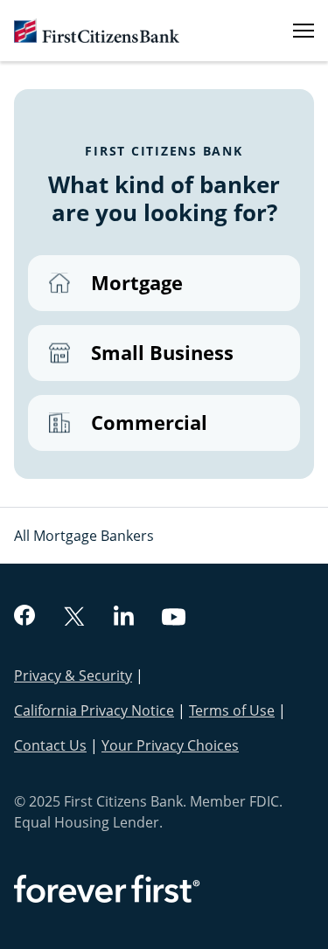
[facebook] (24, 617)
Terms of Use (232, 710)
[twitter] (74, 618)
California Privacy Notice (94, 710)
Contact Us (50, 745)
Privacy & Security (73, 675)
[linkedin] (124, 618)
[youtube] (174, 619)
